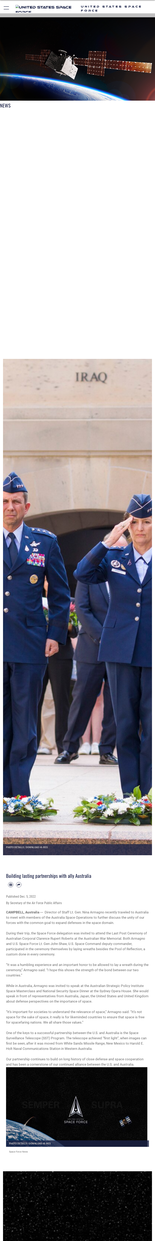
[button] (6, 8)
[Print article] (10, 884)
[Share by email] (18, 884)
